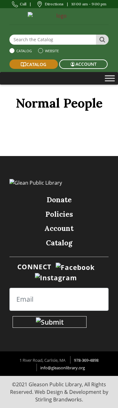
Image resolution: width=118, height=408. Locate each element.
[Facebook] (75, 266)
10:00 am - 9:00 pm (88, 4)
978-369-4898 (86, 360)
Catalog (23, 50)
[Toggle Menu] (110, 78)
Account (59, 228)
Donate (59, 199)
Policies (59, 214)
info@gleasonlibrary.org (62, 368)
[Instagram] (56, 277)
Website (51, 50)
